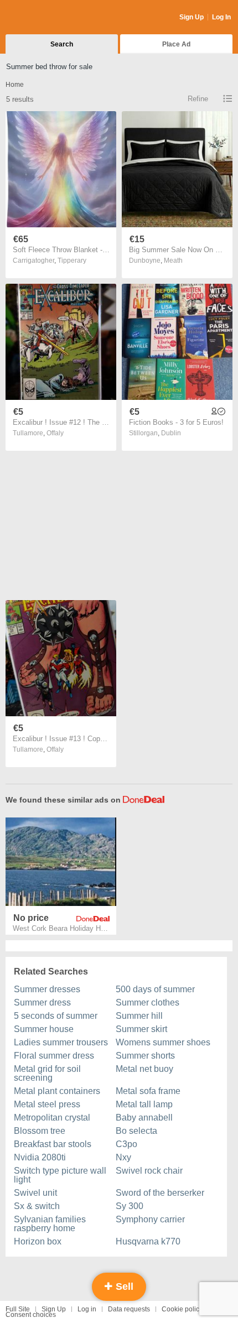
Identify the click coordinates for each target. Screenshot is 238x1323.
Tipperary (72, 260)
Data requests (129, 1309)
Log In (221, 17)
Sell (123, 1286)
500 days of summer (155, 989)
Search (61, 44)
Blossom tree (39, 1131)
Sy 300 (129, 1206)
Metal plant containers (57, 1091)
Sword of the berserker (160, 1192)
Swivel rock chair (149, 1170)
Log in (86, 1309)
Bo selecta (136, 1131)
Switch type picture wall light (60, 1175)
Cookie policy (182, 1309)
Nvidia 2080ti (40, 1157)
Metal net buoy (144, 1069)
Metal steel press (47, 1104)
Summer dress (42, 1002)
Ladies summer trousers (61, 1042)
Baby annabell (144, 1117)
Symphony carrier (150, 1219)
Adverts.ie (49, 18)
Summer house (44, 1029)
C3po (126, 1144)
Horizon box (37, 1241)
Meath (173, 260)
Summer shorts (145, 1055)
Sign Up (191, 17)
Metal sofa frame (148, 1091)
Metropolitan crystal (52, 1117)
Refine (198, 99)
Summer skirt (141, 1029)
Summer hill (139, 1015)
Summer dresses (47, 989)
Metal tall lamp (144, 1104)
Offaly (55, 433)
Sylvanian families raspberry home (50, 1224)
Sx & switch (37, 1206)
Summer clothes (147, 1002)
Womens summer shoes (163, 1042)
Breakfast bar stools (52, 1144)
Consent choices (31, 1315)
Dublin (171, 433)
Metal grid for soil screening (47, 1073)
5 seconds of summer (55, 1015)
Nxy (123, 1157)
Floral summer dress (54, 1055)
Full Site (18, 1309)
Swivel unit (35, 1192)
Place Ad (176, 44)
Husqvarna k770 (148, 1241)
